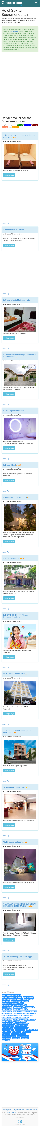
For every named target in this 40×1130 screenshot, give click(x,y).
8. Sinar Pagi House (11, 558)
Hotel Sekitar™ (12, 1113)
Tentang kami (7, 1110)
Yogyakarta (14, 31)
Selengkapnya (9, 175)
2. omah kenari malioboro (13, 229)
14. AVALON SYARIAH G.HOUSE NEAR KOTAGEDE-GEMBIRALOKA (19, 904)
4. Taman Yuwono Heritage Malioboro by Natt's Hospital (19, 355)
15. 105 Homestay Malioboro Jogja (17, 956)
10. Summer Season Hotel (14, 673)
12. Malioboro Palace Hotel (14, 787)
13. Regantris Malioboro (13, 841)
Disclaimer (28, 1110)
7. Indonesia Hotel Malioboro (15, 497)
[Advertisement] (20, 202)
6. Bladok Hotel (9, 464)
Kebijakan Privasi (18, 1110)
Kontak (35, 1110)
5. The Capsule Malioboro (13, 410)
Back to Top (5, 223)
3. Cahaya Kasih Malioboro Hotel (16, 299)
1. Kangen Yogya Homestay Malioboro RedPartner (19, 136)
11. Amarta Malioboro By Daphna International (17, 731)
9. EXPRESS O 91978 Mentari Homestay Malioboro (15, 616)
